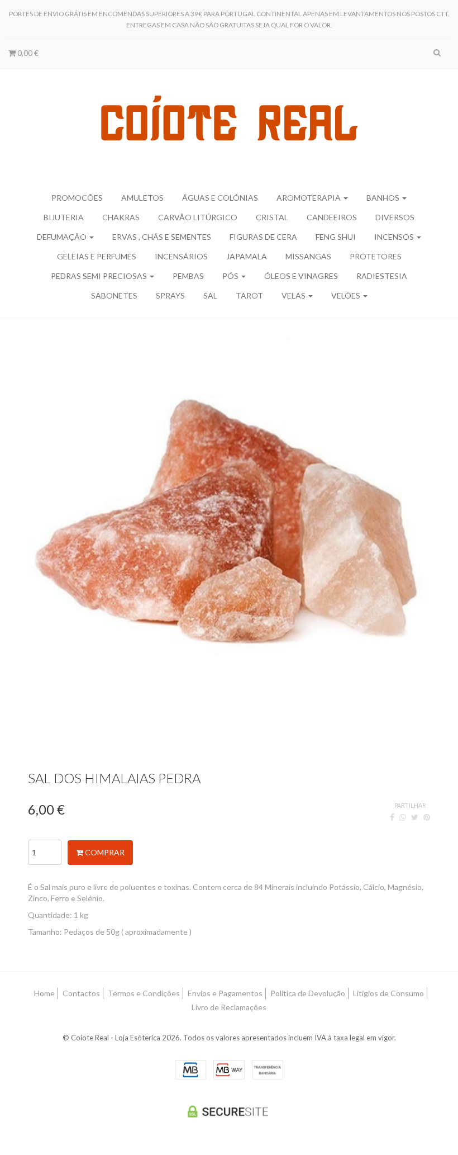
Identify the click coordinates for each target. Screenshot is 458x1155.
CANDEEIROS (332, 217)
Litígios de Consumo (388, 993)
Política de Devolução (307, 993)
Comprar (104, 852)
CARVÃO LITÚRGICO (197, 217)
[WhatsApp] (402, 817)
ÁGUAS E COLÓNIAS (220, 197)
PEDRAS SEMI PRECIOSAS (100, 276)
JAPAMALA (246, 256)
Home (44, 993)
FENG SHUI (336, 237)
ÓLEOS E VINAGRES (301, 276)
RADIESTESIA (381, 276)
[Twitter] (414, 817)
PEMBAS (188, 276)
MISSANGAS (308, 256)
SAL (210, 295)
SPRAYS (170, 295)
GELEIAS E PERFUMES (96, 256)
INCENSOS (395, 237)
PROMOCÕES (77, 197)
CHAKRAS (121, 217)
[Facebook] (392, 817)
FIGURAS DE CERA (263, 237)
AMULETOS (142, 197)
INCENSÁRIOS (181, 256)
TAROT (249, 295)
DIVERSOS (394, 217)
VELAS (294, 295)
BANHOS (383, 197)
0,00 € (27, 53)
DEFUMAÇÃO (62, 237)
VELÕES (346, 295)
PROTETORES (376, 256)
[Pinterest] (426, 817)
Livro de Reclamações (229, 1007)
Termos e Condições (144, 993)
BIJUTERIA (64, 217)
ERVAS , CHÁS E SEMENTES (161, 237)
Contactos (81, 993)
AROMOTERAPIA (309, 197)
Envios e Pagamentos (225, 993)
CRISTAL (272, 217)
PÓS (231, 276)
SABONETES (114, 295)
